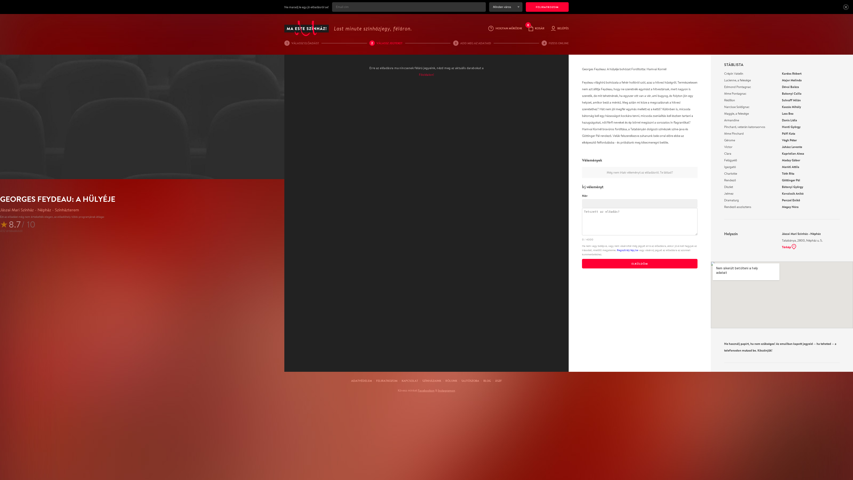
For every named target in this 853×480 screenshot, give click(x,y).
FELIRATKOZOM (547, 7)
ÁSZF (498, 381)
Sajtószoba (470, 381)
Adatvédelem (361, 381)
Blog (487, 381)
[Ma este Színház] (306, 28)
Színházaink (431, 381)
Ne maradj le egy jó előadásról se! (306, 7)
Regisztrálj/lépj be (627, 250)
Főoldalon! (426, 75)
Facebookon (426, 390)
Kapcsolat (410, 381)
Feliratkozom (386, 381)
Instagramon (446, 390)
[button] (846, 7)
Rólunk (451, 381)
